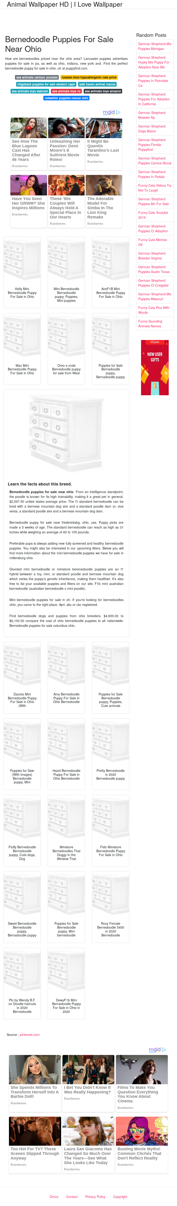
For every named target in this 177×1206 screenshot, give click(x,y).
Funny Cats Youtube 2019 (153, 215)
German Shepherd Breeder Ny (151, 115)
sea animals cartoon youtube (37, 77)
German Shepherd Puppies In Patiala (151, 174)
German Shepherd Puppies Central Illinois (154, 160)
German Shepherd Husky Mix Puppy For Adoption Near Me (153, 62)
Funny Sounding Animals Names (150, 323)
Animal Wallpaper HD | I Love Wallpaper (64, 4)
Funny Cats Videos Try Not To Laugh (154, 187)
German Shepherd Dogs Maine (151, 128)
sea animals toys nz (66, 91)
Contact (71, 1196)
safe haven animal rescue (97, 84)
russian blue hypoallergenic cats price (89, 77)
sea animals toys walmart (30, 91)
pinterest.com (30, 1034)
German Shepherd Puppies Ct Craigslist (153, 283)
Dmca (54, 1196)
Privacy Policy (95, 1196)
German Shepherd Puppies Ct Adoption (153, 228)
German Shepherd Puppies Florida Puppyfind (151, 144)
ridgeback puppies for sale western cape (46, 84)
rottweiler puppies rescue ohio (66, 98)
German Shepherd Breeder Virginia (151, 255)
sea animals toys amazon (103, 91)
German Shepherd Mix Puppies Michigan (154, 46)
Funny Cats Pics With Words (153, 310)
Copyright (120, 1196)
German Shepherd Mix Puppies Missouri (154, 296)
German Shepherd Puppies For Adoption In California (154, 99)
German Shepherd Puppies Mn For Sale (153, 201)
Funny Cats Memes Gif (152, 242)
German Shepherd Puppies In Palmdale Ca (153, 80)
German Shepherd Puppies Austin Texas (154, 269)
